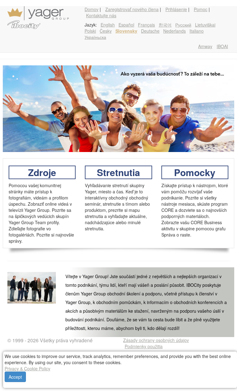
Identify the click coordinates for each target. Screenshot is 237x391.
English (108, 25)
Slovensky (126, 31)
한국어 (165, 25)
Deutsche (150, 31)
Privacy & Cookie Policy (27, 368)
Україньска (95, 37)
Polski (90, 31)
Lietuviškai (205, 25)
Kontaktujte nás (101, 15)
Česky (106, 31)
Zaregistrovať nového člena (132, 9)
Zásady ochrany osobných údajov (156, 340)
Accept (15, 377)
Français (146, 25)
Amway (205, 46)
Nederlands (174, 31)
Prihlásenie (176, 9)
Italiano (196, 31)
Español (126, 25)
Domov (91, 9)
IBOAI (222, 46)
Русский (183, 25)
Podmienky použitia (144, 346)
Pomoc (200, 9)
